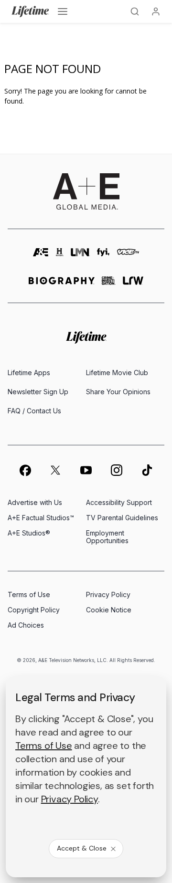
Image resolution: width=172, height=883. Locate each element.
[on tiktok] (147, 470)
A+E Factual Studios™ (41, 518)
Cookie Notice (108, 610)
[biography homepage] (62, 284)
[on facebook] (25, 470)
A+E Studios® (29, 533)
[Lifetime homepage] (86, 337)
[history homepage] (60, 256)
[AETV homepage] (41, 256)
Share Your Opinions (118, 392)
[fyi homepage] (103, 256)
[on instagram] (116, 470)
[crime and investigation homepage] (109, 284)
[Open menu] (62, 11)
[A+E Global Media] (86, 191)
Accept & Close (82, 848)
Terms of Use (29, 594)
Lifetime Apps (29, 372)
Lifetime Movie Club (117, 372)
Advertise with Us (35, 502)
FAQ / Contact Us (34, 411)
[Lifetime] (30, 11)
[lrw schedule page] (133, 284)
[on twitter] (55, 470)
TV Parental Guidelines (122, 518)
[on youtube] (86, 470)
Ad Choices (26, 625)
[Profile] (156, 11)
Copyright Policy (34, 610)
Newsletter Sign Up (38, 392)
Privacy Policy (108, 594)
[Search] (135, 11)
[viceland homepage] (128, 256)
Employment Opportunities (107, 537)
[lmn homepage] (80, 256)
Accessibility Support (119, 502)
